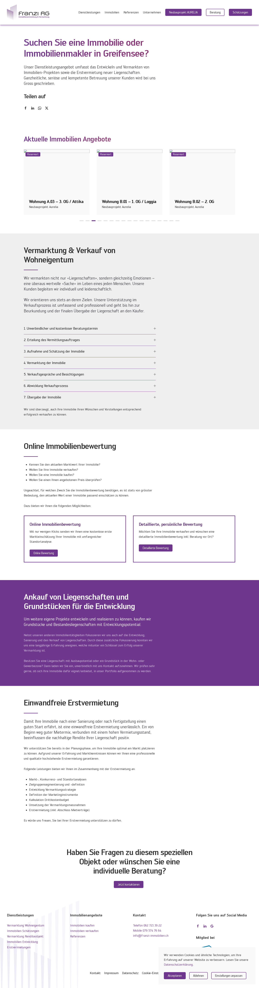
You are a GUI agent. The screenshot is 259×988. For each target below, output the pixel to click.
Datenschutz (130, 973)
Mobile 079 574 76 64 (147, 930)
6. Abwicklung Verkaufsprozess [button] (46, 386)
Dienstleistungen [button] (89, 12)
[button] (215, 12)
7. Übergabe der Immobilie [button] (42, 397)
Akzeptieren (175, 975)
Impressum (111, 973)
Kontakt (95, 973)
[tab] (82, 220)
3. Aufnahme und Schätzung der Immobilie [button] (54, 351)
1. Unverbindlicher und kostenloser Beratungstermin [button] (61, 328)
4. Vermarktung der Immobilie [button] (45, 363)
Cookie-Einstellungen (155, 973)
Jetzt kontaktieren (129, 884)
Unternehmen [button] (152, 12)
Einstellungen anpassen (228, 975)
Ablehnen (198, 975)
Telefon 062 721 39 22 (147, 925)
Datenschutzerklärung (178, 964)
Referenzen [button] (131, 12)
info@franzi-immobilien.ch (150, 935)
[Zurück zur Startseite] (28, 12)
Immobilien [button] (112, 12)
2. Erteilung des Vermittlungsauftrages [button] (52, 340)
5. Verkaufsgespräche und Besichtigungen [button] (54, 374)
